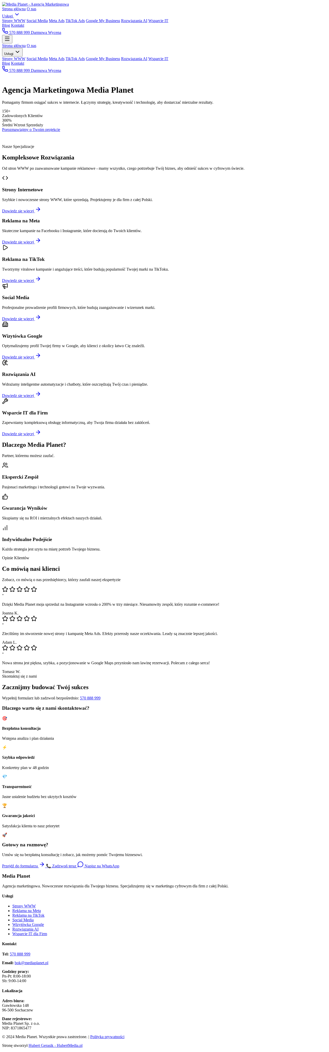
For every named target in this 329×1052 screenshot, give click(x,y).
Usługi (8, 16)
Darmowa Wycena (46, 32)
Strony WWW (13, 20)
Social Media (37, 20)
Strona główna (14, 9)
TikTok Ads (75, 20)
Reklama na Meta (26, 910)
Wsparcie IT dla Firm (29, 934)
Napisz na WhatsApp (101, 866)
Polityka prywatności (107, 1037)
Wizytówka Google (28, 924)
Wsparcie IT (158, 20)
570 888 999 (19, 32)
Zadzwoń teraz (61, 866)
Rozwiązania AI (134, 20)
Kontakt (17, 25)
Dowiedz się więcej (18, 211)
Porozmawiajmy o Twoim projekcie (31, 129)
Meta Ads (57, 20)
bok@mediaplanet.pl (31, 963)
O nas (31, 9)
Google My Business (103, 20)
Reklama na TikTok (28, 915)
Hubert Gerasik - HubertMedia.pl (56, 1045)
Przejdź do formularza (20, 866)
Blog (6, 25)
